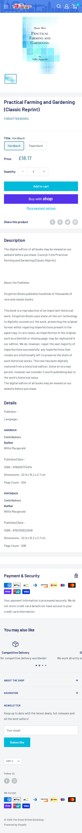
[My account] (67, 6)
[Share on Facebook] (52, 222)
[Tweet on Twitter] (67, 222)
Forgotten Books (16, 118)
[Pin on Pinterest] (60, 222)
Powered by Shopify (15, 824)
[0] (74, 6)
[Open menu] (6, 6)
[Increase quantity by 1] (44, 171)
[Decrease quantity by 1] (23, 171)
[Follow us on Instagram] (14, 781)
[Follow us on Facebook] (7, 781)
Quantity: (10, 171)
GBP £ (9, 761)
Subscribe (17, 742)
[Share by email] (75, 222)
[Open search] (59, 6)
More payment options (41, 208)
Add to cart (41, 186)
